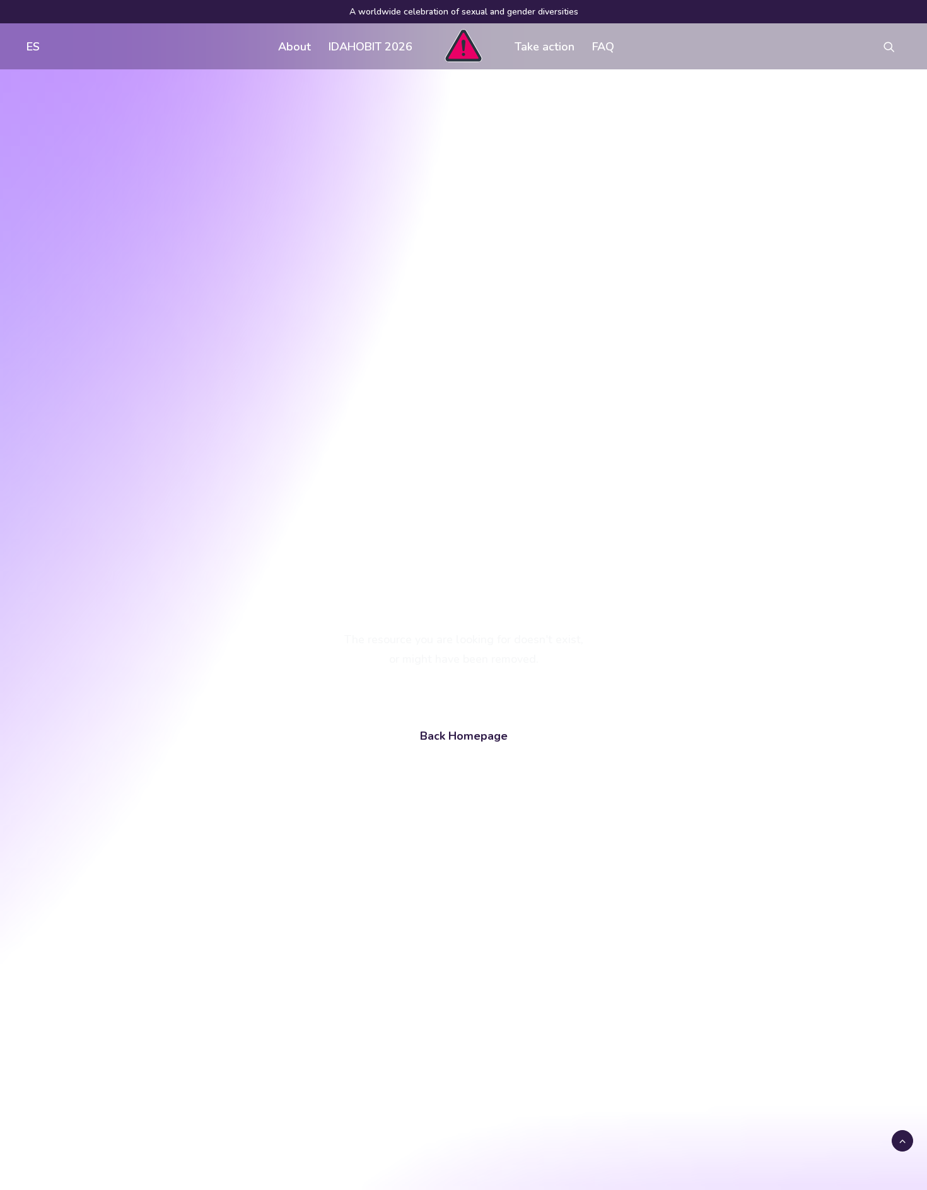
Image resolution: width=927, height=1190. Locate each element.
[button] (894, 46)
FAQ (603, 46)
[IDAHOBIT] (463, 46)
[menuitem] (30, 46)
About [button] (294, 46)
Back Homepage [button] (464, 736)
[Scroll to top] (902, 1140)
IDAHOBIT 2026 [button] (370, 46)
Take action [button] (544, 46)
